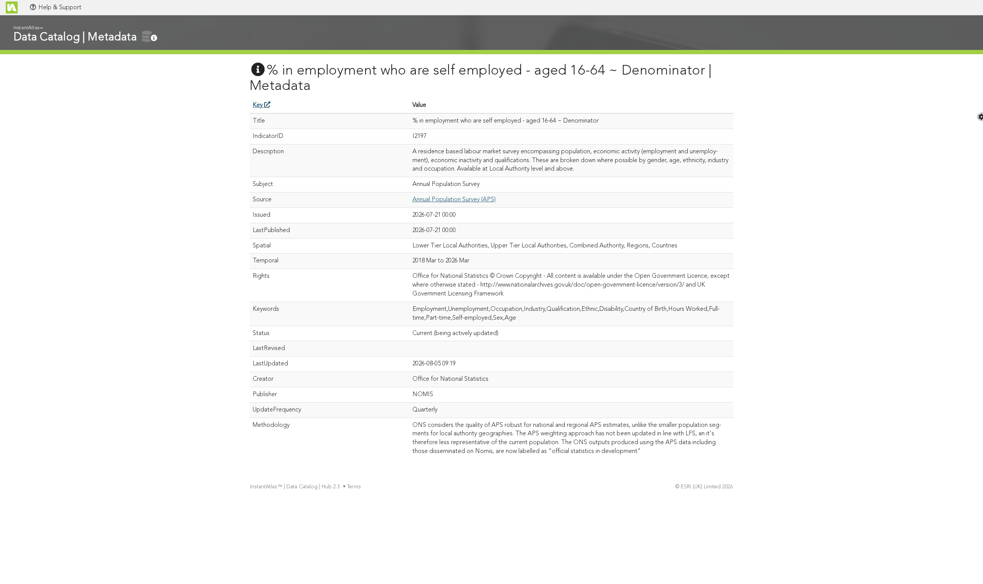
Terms (354, 486)
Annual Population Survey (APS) (454, 200)
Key (258, 105)
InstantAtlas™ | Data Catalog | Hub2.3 (295, 486)
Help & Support (59, 8)
